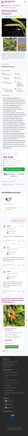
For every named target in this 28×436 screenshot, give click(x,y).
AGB (6, 377)
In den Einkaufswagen (15, 169)
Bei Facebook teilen (9, 184)
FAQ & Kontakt (9, 390)
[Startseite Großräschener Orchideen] (8, 2)
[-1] (9, 153)
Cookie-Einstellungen (11, 375)
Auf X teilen (21, 184)
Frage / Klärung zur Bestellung (11, 382)
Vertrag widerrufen (10, 380)
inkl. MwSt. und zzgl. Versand (9, 159)
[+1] (16, 153)
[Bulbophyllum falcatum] (14, 27)
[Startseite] (3, 5)
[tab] (3, 351)
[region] (14, 328)
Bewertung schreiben (19, 220)
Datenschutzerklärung (11, 372)
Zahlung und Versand (11, 388)
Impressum (8, 385)
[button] (1, 320)
